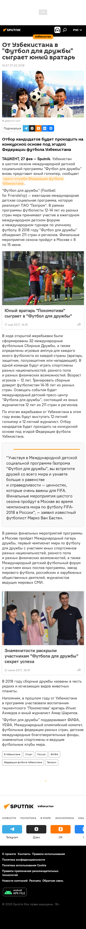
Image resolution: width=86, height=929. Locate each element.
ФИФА (54, 754)
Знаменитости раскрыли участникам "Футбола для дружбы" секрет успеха (41, 656)
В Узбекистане (12, 754)
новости (9, 818)
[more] (79, 324)
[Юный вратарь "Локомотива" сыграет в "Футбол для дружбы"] (43, 278)
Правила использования (48, 854)
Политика (28, 818)
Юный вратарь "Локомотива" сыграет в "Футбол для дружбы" (38, 313)
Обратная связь (52, 880)
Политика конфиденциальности (23, 859)
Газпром (51, 762)
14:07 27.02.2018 (13, 65)
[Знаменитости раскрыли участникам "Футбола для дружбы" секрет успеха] (43, 618)
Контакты (24, 854)
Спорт (28, 754)
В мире (45, 818)
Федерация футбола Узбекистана (23, 762)
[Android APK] (15, 892)
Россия (41, 754)
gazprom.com (12, 120)
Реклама (35, 880)
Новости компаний (15, 880)
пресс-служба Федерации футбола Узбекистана (33, 181)
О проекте (9, 854)
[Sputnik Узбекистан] (12, 31)
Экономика (64, 818)
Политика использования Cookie (24, 865)
